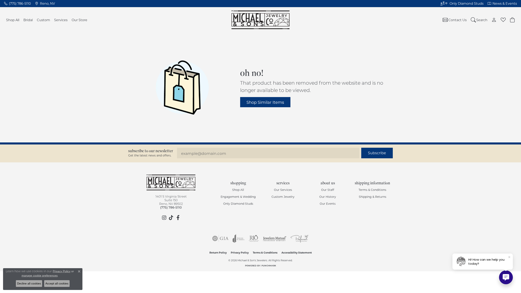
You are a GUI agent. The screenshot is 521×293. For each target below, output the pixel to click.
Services (61, 20)
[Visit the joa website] (238, 238)
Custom (43, 20)
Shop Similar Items (265, 102)
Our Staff (327, 190)
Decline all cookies (29, 283)
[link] (17, 3)
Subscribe (377, 153)
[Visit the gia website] (220, 238)
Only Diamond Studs (238, 204)
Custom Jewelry (282, 197)
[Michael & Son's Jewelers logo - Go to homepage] (261, 19)
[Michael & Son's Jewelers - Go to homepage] (171, 182)
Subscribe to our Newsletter (150, 151)
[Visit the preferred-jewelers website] (299, 238)
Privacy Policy (240, 252)
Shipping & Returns (372, 197)
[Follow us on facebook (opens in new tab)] (177, 217)
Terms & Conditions (372, 190)
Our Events (328, 204)
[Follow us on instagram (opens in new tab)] (164, 217)
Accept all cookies (56, 283)
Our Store (79, 20)
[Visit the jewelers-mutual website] (274, 238)
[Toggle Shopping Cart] (512, 20)
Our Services (283, 190)
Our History (327, 197)
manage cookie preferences (40, 275)
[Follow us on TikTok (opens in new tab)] (171, 217)
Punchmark (269, 265)
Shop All (12, 20)
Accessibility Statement (296, 252)
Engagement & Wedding (238, 197)
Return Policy (218, 252)
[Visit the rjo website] (254, 238)
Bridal (28, 20)
